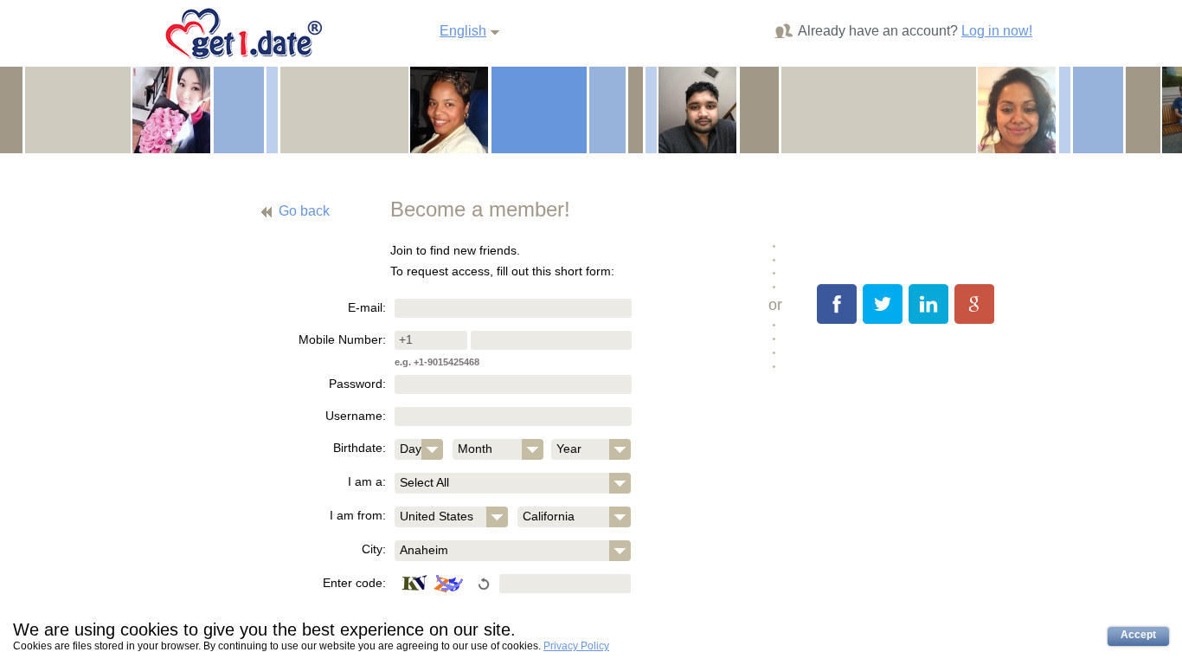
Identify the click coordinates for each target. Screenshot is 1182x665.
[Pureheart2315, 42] (449, 109)
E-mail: (367, 307)
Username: (355, 416)
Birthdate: (359, 448)
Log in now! (996, 30)
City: (374, 549)
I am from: (358, 515)
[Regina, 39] (1017, 109)
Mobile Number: (342, 339)
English (463, 30)
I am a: (367, 481)
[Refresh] (436, 584)
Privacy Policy (576, 646)
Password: (357, 384)
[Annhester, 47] (171, 109)
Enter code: (354, 583)
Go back (304, 210)
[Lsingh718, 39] (697, 109)
